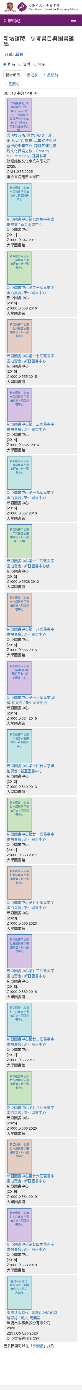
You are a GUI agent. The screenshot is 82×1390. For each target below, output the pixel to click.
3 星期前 (12, 83)
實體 (26, 64)
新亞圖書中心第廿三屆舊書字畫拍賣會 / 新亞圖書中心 (30, 973)
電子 (41, 64)
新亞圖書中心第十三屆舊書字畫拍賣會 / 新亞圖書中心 (30, 426)
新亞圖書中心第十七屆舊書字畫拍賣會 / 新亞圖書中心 (30, 358)
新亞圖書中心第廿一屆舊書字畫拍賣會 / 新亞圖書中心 (30, 836)
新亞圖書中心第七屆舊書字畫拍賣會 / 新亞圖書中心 (30, 222)
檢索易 (38, 1345)
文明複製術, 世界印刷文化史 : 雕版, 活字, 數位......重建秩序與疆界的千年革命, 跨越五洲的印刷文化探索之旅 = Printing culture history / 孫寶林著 (31, 145)
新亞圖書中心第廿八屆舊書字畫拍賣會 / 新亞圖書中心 (30, 1110)
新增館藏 (12, 20)
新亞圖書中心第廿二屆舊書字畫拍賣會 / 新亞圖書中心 (30, 1041)
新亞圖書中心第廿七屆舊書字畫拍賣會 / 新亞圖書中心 (30, 905)
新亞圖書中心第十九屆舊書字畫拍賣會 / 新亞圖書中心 (30, 495)
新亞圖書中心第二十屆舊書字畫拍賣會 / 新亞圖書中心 (30, 290)
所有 (11, 64)
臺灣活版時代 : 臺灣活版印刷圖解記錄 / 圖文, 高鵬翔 (32, 1315)
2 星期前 (51, 74)
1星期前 (31, 74)
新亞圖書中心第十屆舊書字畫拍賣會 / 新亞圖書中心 (30, 768)
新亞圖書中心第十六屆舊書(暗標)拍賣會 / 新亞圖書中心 (31, 700)
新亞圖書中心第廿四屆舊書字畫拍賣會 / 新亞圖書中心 (30, 1247)
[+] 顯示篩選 (13, 54)
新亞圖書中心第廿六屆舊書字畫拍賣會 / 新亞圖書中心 (30, 1178)
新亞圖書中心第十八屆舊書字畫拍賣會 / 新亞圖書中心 (30, 631)
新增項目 (12, 74)
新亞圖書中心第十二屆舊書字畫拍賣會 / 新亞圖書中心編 (30, 563)
